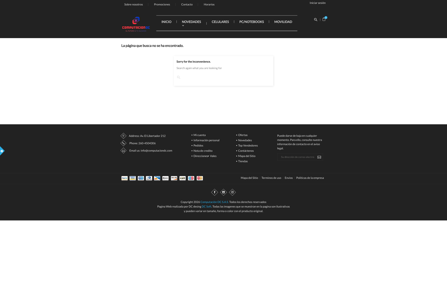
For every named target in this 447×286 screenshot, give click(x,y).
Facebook (214, 192)
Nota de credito (202, 150)
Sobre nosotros (133, 4)
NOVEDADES (191, 22)
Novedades (245, 140)
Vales (213, 156)
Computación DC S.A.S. (214, 202)
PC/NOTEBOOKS (251, 22)
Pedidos (198, 145)
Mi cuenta (199, 135)
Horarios (209, 4)
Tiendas (243, 161)
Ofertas (243, 135)
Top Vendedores (248, 145)
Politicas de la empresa (310, 178)
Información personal (206, 140)
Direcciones (200, 156)
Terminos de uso (271, 178)
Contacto (187, 4)
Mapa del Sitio (246, 156)
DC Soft (206, 206)
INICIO (166, 22)
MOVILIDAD (283, 22)
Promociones (162, 4)
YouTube (223, 192)
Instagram (232, 192)
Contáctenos (246, 150)
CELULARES (220, 22)
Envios (289, 178)
